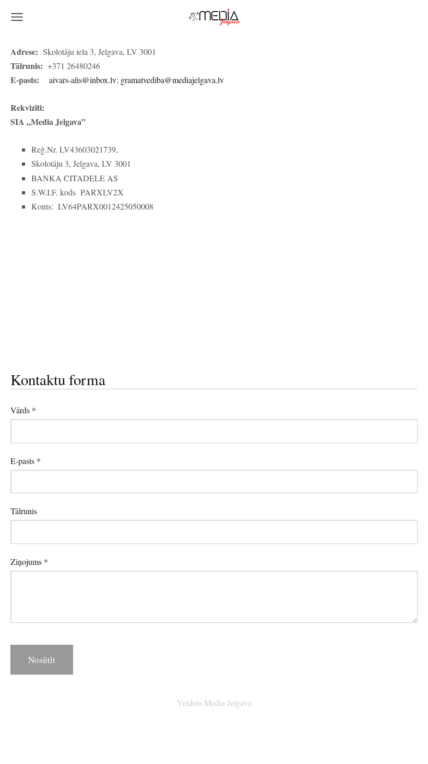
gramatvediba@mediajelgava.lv (172, 79)
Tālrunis (23, 510)
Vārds (23, 409)
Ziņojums (29, 561)
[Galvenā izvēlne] (17, 17)
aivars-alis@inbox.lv (82, 79)
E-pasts (25, 460)
